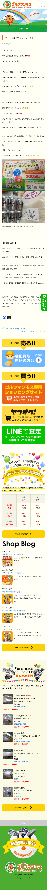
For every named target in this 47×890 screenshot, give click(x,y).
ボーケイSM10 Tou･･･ (22, 741)
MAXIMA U (18, 796)
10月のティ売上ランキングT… (13, 629)
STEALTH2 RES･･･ (21, 724)
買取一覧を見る (21, 808)
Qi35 (16, 779)
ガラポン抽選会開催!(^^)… (11, 592)
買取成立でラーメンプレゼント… (14, 554)
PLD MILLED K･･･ (21, 762)
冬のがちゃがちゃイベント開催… (14, 610)
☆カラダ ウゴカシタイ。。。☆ (31, 331)
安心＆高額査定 (21, 534)
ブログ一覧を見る (21, 647)
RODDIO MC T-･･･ (21, 707)
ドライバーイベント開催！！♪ (13, 573)
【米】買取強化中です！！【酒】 (16, 329)
